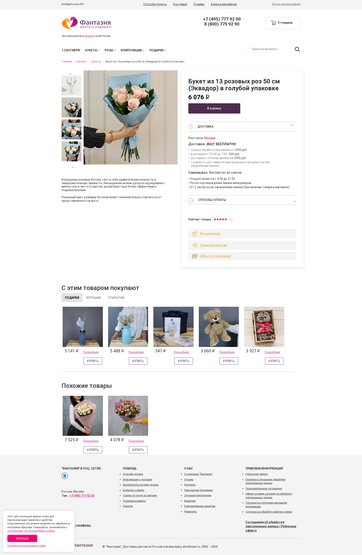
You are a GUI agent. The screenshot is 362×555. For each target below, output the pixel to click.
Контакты (189, 484)
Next (71, 165)
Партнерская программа (198, 490)
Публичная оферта (257, 474)
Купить (93, 361)
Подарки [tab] (72, 297)
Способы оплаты (155, 4)
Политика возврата (134, 500)
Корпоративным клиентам (199, 506)
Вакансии (190, 500)
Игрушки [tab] (93, 297)
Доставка (180, 4)
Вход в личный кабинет (286, 4)
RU (81, 4)
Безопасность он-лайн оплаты (141, 484)
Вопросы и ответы (133, 490)
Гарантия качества (213, 245)
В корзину (214, 108)
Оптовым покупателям (197, 495)
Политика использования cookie (26, 545)
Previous (71, 75)
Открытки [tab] (116, 297)
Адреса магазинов (224, 4)
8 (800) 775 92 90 (221, 24)
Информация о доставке (137, 479)
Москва (88, 36)
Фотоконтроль (210, 233)
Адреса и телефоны (76, 525)
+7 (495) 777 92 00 (222, 19)
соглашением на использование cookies (31, 530)
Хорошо (22, 538)
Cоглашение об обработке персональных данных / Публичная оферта (271, 526)
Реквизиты (190, 511)
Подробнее (91, 352)
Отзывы (198, 4)
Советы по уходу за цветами (140, 495)
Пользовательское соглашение (264, 488)
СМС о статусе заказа (215, 256)
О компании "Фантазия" (198, 474)
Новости (128, 506)
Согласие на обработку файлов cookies (269, 511)
